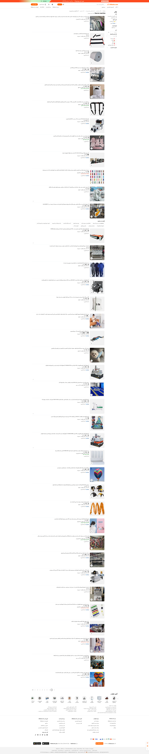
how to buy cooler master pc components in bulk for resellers (47, 711)
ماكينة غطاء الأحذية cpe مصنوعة (90, 708)
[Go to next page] (35, 690)
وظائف (114, 727)
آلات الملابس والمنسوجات (90, 11)
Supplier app (73, 743)
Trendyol (86, 748)
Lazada (74, 748)
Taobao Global (79, 748)
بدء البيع (46, 723)
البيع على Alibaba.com (44, 721)
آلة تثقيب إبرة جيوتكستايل (111, 708)
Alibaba (104, 11)
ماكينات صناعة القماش (91, 711)
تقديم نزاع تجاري (62, 725)
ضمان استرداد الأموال (95, 723)
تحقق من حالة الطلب (44, 725)
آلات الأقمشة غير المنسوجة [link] (73, 11)
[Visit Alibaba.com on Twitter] (42, 735)
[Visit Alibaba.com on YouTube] (38, 735)
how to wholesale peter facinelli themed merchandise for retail (106, 712)
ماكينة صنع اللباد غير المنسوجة (56, 223)
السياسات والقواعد (96, 732)
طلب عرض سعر (79, 723)
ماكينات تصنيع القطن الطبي (110, 711)
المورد (85, 21)
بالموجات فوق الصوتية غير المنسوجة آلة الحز (43, 223)
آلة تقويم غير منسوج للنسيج (111, 707)
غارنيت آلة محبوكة (92, 707)
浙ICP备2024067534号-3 (104, 752)
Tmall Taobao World (68, 748)
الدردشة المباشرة (62, 723)
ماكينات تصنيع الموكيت (72, 711)
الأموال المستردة (62, 727)
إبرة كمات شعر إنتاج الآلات (111, 709)
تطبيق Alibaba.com (53, 743)
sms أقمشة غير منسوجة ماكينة (85, 223)
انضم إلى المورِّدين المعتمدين (43, 727)
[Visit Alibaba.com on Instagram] (40, 735)
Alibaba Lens (111, 743)
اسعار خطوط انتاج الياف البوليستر (50, 709)
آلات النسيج (82, 11)
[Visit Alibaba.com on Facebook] (47, 735)
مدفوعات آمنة (96, 721)
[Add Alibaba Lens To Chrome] (99, 743)
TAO (83, 748)
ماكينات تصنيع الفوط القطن (71, 709)
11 (37, 689)
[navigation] (111, 351)
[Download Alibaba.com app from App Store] (45, 743)
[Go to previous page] (54, 690)
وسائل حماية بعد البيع (95, 727)
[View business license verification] (85, 752)
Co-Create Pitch (113, 723)
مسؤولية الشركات (113, 725)
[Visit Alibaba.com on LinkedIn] (45, 735)
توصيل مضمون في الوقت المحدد (93, 725)
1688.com (62, 748)
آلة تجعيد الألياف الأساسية (67, 223)
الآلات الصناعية (98, 11)
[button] (63, 4)
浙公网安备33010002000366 (93, 752)
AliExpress (58, 748)
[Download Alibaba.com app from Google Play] (37, 743)
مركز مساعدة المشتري (61, 721)
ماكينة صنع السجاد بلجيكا (52, 708)
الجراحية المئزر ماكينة (92, 709)
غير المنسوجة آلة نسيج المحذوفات (69, 708)
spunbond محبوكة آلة (52, 707)
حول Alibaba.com (112, 718)
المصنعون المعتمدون (78, 721)
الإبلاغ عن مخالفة (62, 732)
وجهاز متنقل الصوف (76, 223)
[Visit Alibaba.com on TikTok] (35, 735)
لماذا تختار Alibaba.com (112, 721)
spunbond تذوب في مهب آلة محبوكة (98, 223)
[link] (147, 742)
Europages (91, 748)
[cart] (48, 4)
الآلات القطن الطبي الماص (71, 707)
